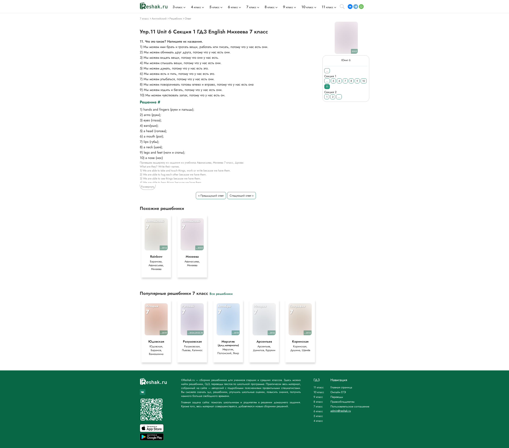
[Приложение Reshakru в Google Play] (152, 439)
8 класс (318, 402)
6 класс (318, 411)
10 (363, 81)
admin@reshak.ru (340, 411)
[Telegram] (355, 6)
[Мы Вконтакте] (142, 392)
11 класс (319, 387)
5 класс (318, 416)
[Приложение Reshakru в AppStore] (152, 431)
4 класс (318, 421)
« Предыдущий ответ (211, 196)
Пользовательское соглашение (349, 406)
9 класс (318, 397)
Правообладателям (342, 402)
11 (327, 87)
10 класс (319, 392)
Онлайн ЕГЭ (338, 392)
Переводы (336, 397)
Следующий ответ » (242, 196)
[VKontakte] (350, 6)
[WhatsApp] (361, 6)
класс (178, 7)
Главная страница (341, 387)
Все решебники (221, 293)
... (327, 71)
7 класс (318, 406)
